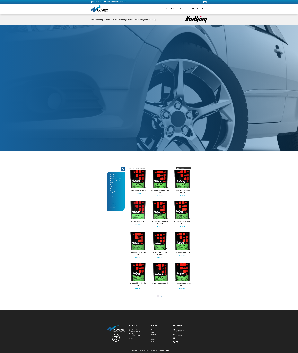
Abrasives (112, 174)
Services (187, 9)
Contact (199, 9)
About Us (173, 9)
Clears (111, 185)
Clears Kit (113, 187)
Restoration (113, 205)
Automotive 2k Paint (115, 178)
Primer (112, 201)
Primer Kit (113, 203)
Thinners (112, 207)
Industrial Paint (114, 195)
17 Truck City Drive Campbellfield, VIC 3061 (101, 1)
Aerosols (112, 176)
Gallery (194, 9)
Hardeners (113, 193)
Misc (111, 199)
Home (167, 9)
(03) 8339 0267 (116, 1)
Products (179, 9)
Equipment (113, 189)
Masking (112, 197)
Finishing (112, 191)
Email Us (124, 1)
